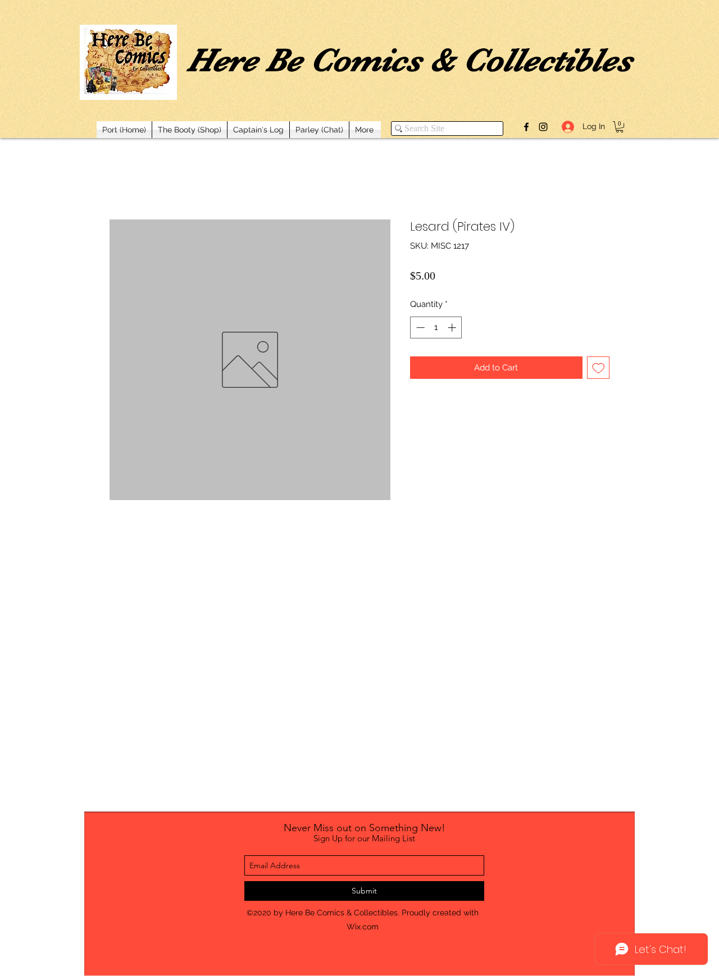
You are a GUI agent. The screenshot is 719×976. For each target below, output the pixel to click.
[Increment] (453, 327)
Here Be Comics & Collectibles (409, 60)
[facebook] (526, 126)
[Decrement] (419, 327)
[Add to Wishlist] (598, 367)
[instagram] (543, 126)
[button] (619, 126)
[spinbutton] (436, 327)
